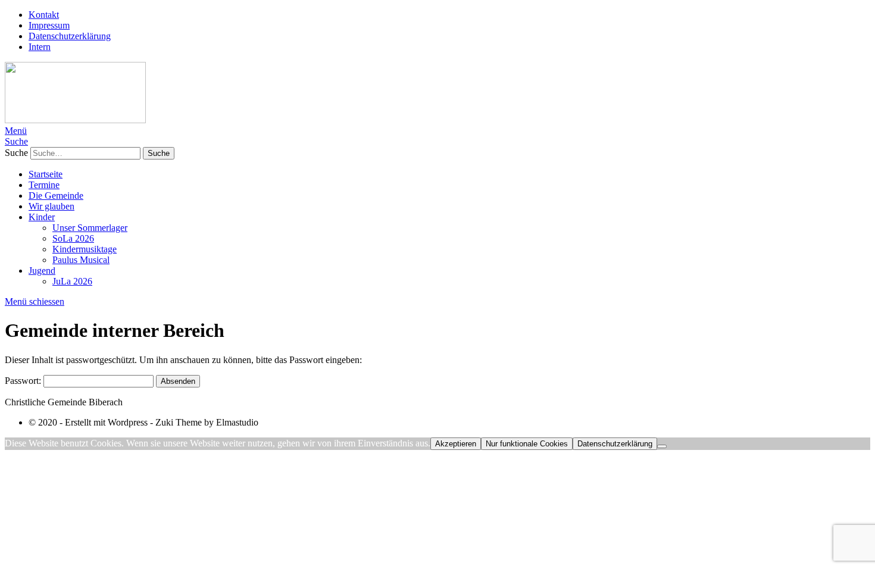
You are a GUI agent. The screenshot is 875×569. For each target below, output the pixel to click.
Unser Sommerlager (89, 228)
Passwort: (24, 381)
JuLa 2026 (72, 281)
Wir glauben (51, 206)
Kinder (42, 217)
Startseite (45, 174)
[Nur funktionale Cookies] (662, 446)
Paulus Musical (81, 260)
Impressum (49, 25)
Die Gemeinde (56, 195)
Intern (40, 47)
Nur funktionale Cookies (527, 443)
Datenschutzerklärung (70, 36)
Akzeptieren (455, 443)
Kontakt (44, 15)
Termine (44, 185)
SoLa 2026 (73, 238)
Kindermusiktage (84, 249)
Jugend (42, 270)
